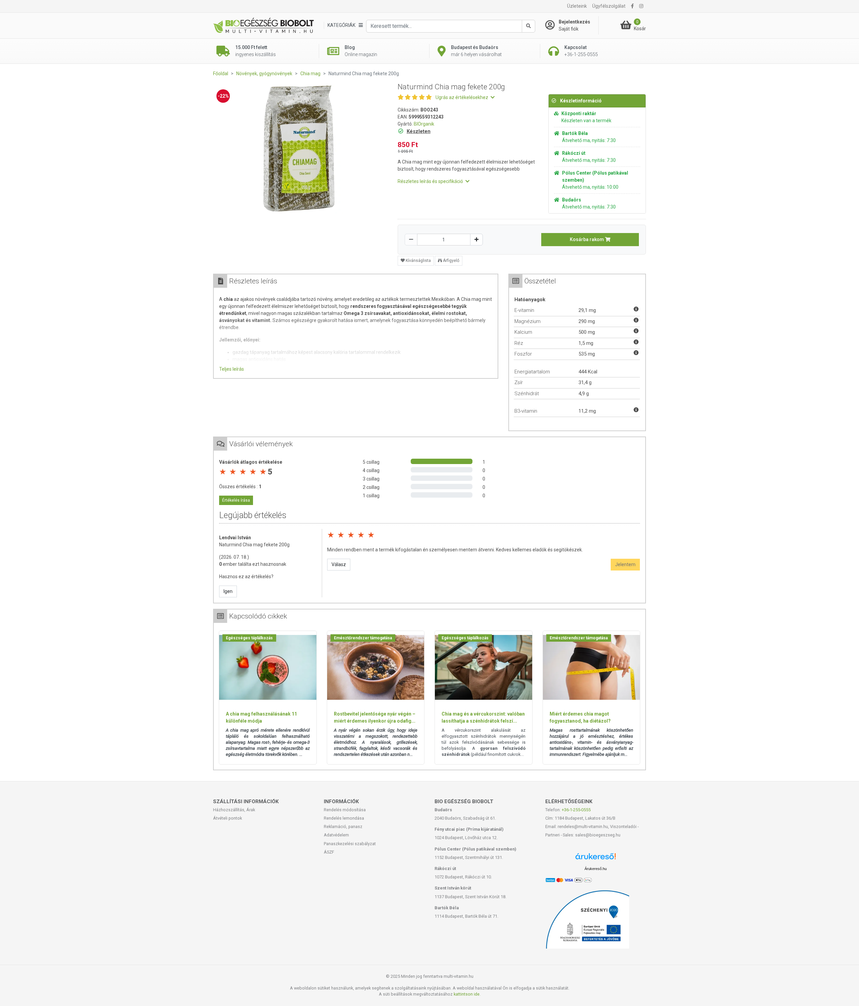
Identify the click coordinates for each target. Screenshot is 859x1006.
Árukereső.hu (596, 869)
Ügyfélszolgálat (608, 6)
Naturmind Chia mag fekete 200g (254, 544)
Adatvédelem (336, 834)
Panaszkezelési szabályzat (350, 843)
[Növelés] (476, 239)
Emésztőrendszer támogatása (363, 638)
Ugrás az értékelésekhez (462, 97)
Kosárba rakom (587, 239)
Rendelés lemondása (344, 818)
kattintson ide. (467, 994)
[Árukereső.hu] (595, 858)
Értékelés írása (236, 500)
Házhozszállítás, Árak (234, 809)
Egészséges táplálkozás (249, 638)
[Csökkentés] (411, 239)
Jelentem (625, 564)
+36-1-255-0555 (576, 809)
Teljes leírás (231, 369)
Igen (228, 591)
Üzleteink (577, 6)
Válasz (339, 564)
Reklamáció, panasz (343, 826)
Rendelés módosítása (345, 809)
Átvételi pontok (227, 818)
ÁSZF (329, 852)
